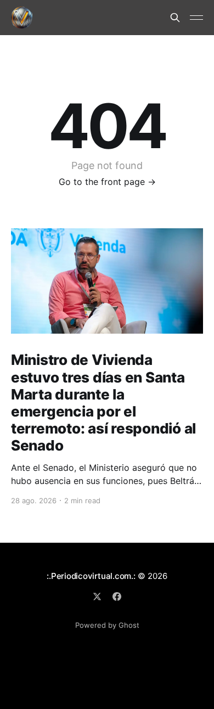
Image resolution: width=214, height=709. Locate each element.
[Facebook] (116, 596)
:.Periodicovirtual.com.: (91, 576)
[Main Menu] (196, 17)
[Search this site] (175, 17)
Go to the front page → (107, 181)
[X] (97, 596)
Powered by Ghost (107, 625)
